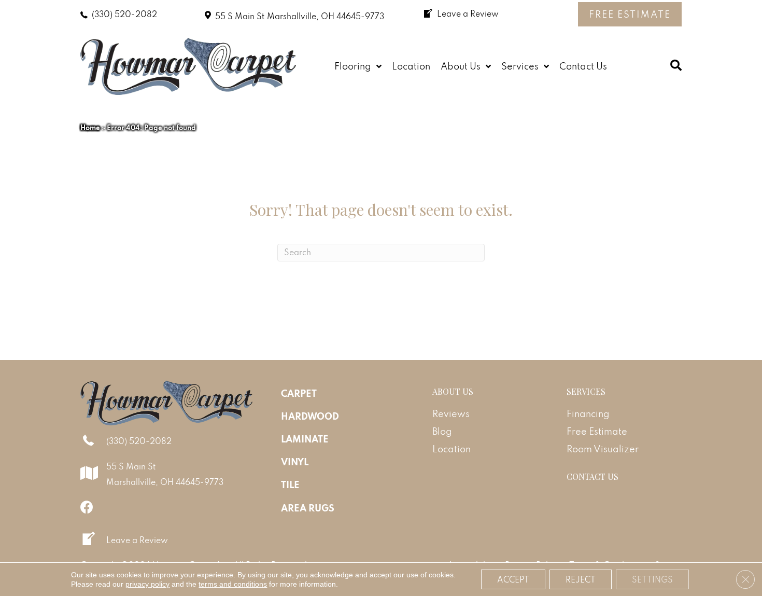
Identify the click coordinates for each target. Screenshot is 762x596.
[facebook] (86, 507)
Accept (513, 579)
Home (90, 127)
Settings (652, 579)
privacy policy (147, 584)
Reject (581, 579)
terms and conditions (233, 584)
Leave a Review (137, 540)
